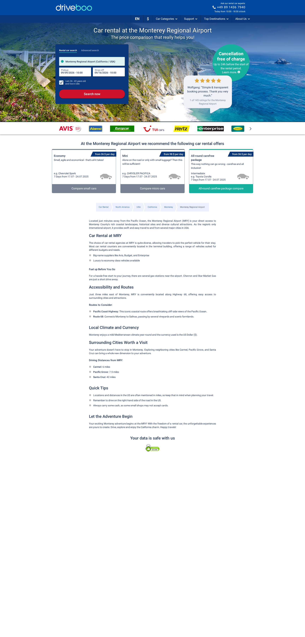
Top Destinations (214, 18)
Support (189, 18)
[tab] (68, 49)
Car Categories (165, 18)
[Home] (74, 7)
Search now (92, 94)
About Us (241, 18)
